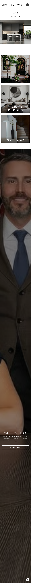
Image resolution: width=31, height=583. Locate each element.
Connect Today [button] (15, 447)
